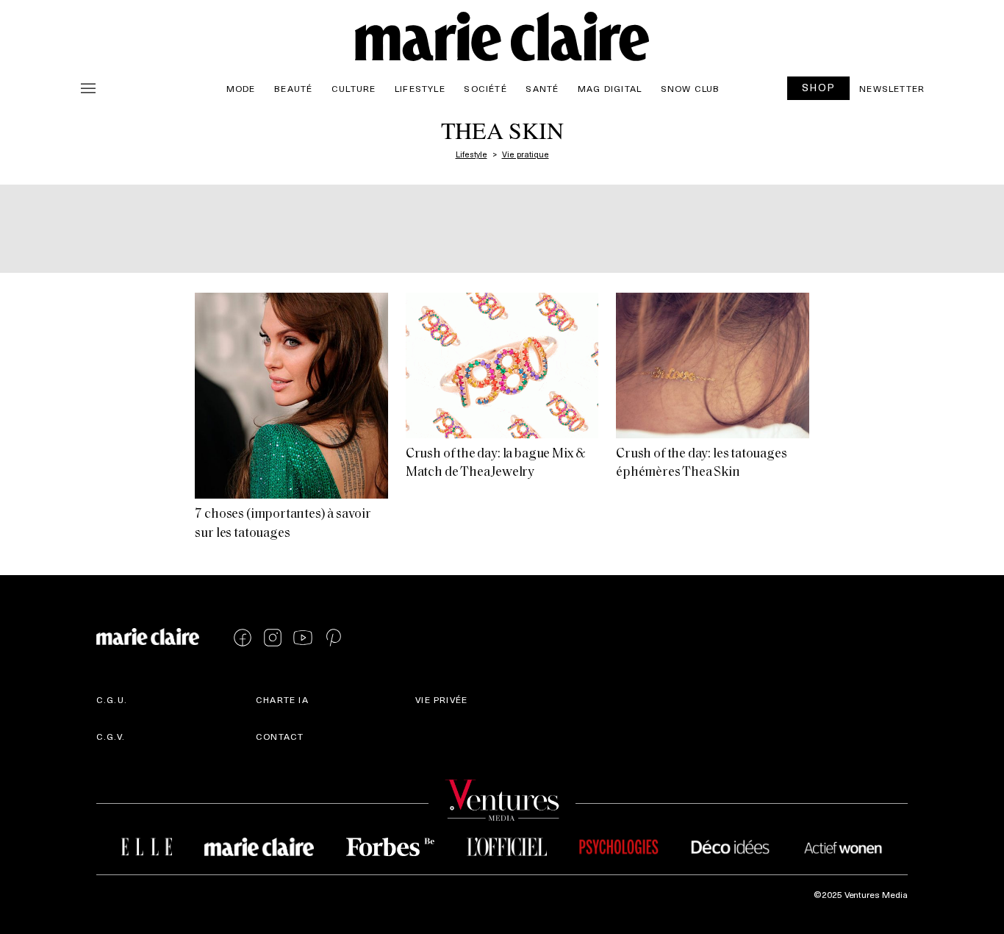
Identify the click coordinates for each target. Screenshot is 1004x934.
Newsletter (892, 88)
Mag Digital (610, 88)
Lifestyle (420, 88)
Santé (542, 88)
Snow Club (690, 88)
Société (485, 88)
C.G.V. (110, 736)
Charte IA (282, 699)
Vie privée (441, 699)
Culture (353, 88)
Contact (280, 736)
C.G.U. (111, 699)
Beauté (293, 88)
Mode (241, 88)
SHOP (819, 87)
